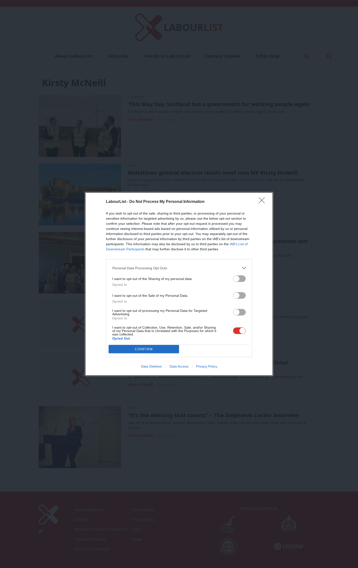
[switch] (239, 278)
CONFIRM (144, 349)
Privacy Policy (206, 366)
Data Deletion (151, 366)
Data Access (179, 366)
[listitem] (179, 267)
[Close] (263, 202)
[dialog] (179, 284)
